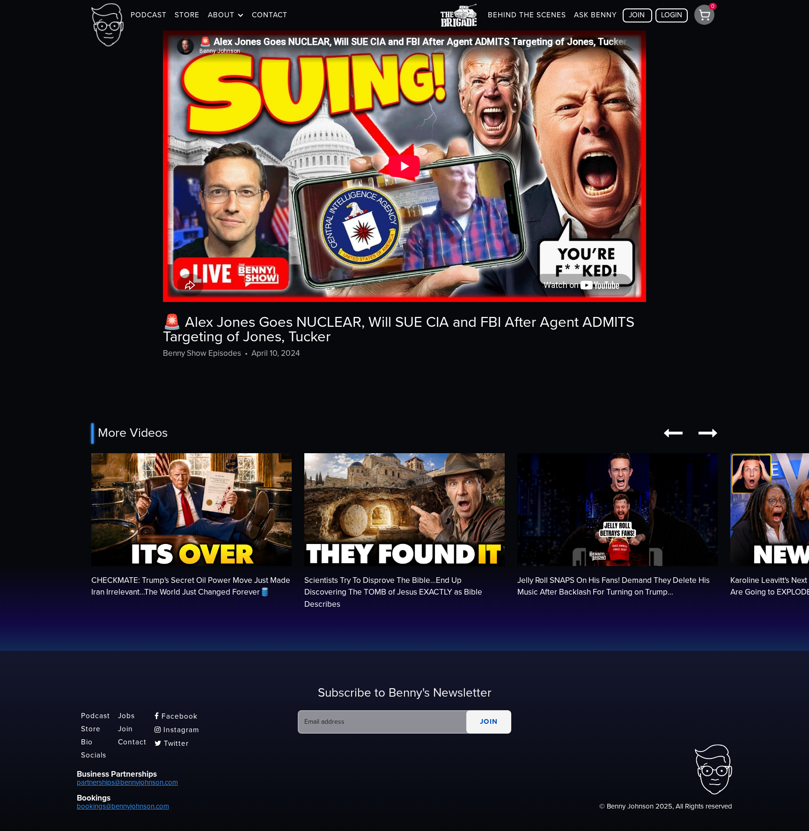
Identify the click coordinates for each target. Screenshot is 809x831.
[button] (226, 15)
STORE (187, 15)
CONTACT (269, 15)
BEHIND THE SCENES (527, 15)
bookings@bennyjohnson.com (123, 806)
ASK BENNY (595, 15)
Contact (132, 742)
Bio (87, 742)
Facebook (176, 716)
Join (125, 729)
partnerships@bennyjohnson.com (127, 782)
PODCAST (149, 15)
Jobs (126, 716)
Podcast (95, 716)
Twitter (171, 743)
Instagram (176, 730)
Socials (93, 755)
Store (91, 729)
